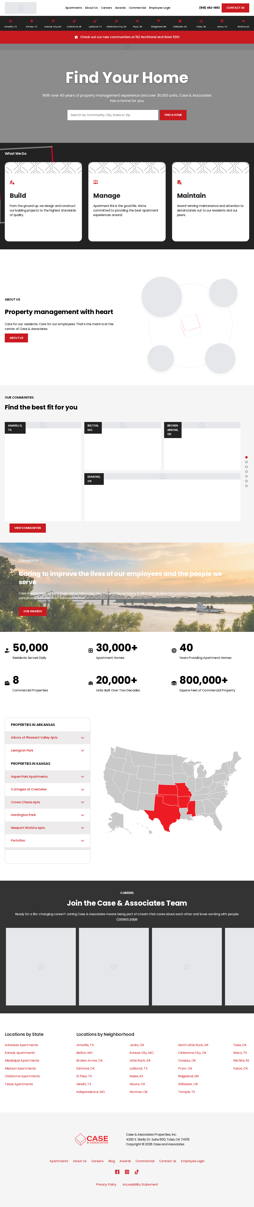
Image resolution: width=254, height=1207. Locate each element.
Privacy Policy (106, 1184)
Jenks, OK (137, 1045)
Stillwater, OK (188, 1084)
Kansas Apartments (20, 1052)
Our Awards (32, 611)
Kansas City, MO (141, 1052)
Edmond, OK (85, 1068)
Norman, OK (139, 1092)
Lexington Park (22, 750)
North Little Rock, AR (193, 1045)
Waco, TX (240, 1052)
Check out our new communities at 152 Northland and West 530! (130, 37)
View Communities (27, 528)
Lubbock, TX (138, 1068)
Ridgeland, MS (188, 1076)
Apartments (73, 8)
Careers (106, 8)
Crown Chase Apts (25, 802)
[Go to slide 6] (246, 481)
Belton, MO (84, 1052)
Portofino (18, 840)
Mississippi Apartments (22, 1060)
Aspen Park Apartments (29, 776)
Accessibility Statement (140, 1184)
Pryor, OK (185, 1068)
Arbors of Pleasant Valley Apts (34, 737)
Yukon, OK (240, 1068)
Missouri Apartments (20, 1068)
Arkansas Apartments (21, 1045)
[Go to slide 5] (246, 476)
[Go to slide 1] (246, 457)
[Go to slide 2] (246, 462)
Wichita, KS (241, 1060)
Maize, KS (136, 1076)
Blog (111, 1161)
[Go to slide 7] (246, 486)
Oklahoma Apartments (22, 1076)
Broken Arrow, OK (89, 1060)
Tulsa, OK (240, 1045)
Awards (120, 8)
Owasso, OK (187, 1060)
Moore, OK (137, 1084)
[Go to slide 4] (246, 471)
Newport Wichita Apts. (28, 827)
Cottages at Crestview (28, 789)
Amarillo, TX (85, 1045)
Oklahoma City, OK (192, 1052)
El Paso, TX (84, 1076)
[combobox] (112, 115)
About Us (91, 8)
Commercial (137, 8)
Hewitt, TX (83, 1084)
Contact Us (235, 8)
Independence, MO (90, 1092)
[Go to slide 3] (246, 467)
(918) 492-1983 (209, 8)
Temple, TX (186, 1092)
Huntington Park (23, 815)
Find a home (173, 115)
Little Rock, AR (140, 1060)
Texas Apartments (19, 1084)
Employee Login (160, 8)
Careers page (126, 919)
